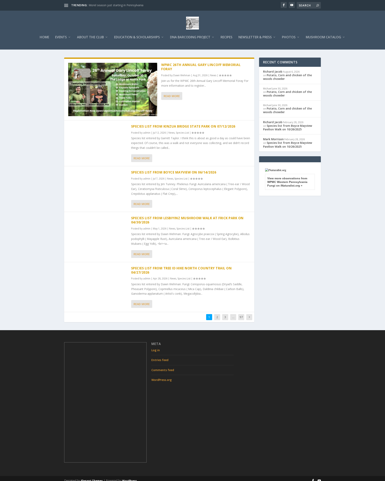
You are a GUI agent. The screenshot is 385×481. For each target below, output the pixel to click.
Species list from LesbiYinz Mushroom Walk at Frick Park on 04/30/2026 (187, 220)
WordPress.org (161, 380)
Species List (182, 132)
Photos (289, 37)
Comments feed (162, 370)
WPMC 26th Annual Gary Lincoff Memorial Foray (201, 67)
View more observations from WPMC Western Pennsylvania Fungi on (287, 182)
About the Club (90, 37)
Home (44, 37)
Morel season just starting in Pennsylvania (116, 5)
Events (61, 37)
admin (146, 132)
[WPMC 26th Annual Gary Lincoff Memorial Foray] (112, 89)
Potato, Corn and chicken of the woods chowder (287, 77)
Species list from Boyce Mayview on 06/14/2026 (173, 172)
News (213, 75)
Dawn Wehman (181, 75)
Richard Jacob (272, 71)
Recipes (226, 37)
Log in (155, 350)
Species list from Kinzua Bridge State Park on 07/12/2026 (183, 126)
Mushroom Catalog (323, 37)
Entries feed (159, 360)
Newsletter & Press (255, 37)
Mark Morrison (273, 139)
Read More (172, 96)
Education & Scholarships (137, 37)
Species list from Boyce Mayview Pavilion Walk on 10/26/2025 (287, 127)
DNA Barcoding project (190, 37)
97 (241, 317)
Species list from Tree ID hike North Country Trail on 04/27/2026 (181, 270)
